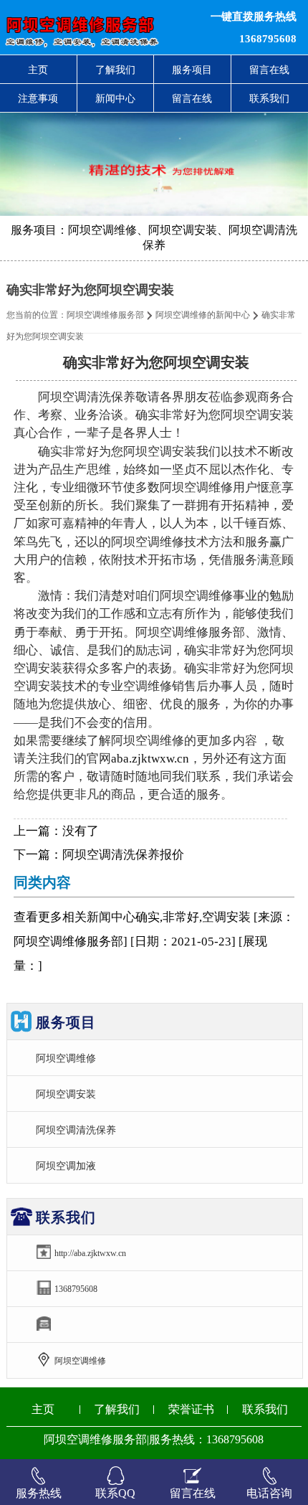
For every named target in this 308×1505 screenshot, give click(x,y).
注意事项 (38, 98)
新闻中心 (115, 98)
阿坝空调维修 (66, 1058)
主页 (38, 69)
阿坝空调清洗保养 (76, 1130)
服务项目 (192, 69)
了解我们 (115, 69)
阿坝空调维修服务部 (105, 315)
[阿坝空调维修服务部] (94, 27)
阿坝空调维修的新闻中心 (202, 315)
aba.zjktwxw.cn (150, 758)
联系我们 (265, 1409)
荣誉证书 (191, 1409)
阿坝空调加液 (66, 1165)
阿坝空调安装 (66, 1094)
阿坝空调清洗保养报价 (123, 855)
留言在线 (192, 98)
